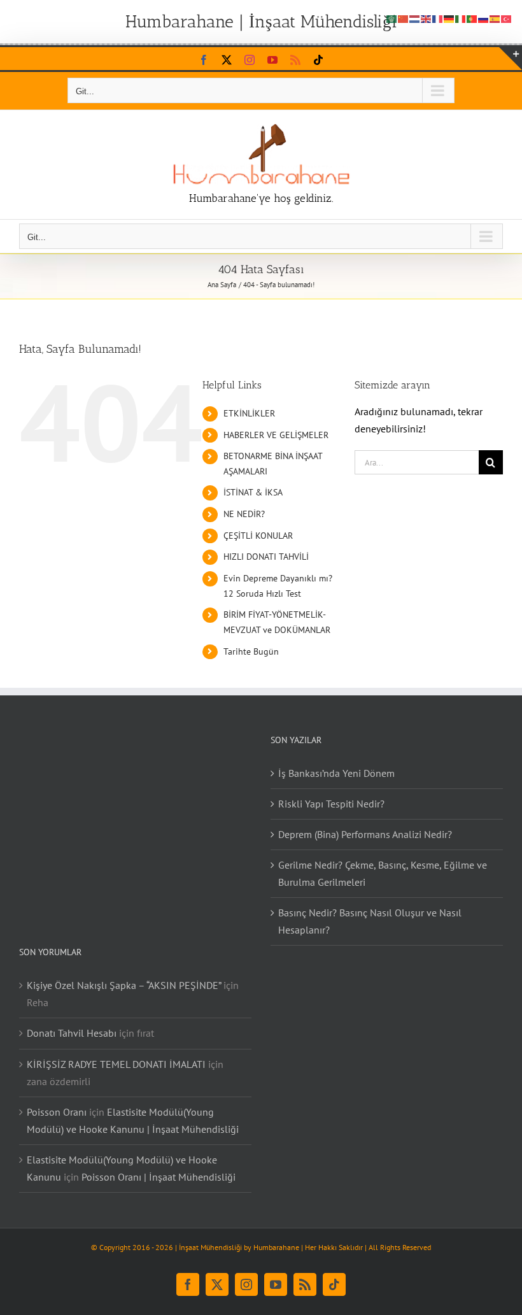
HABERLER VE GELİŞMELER (275, 435)
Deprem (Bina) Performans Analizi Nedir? (365, 834)
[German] (449, 17)
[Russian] (484, 17)
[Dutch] (415, 17)
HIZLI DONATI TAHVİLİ (266, 556)
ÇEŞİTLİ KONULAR (258, 535)
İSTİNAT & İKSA (253, 492)
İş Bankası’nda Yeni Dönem (336, 773)
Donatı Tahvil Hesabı (71, 1033)
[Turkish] (506, 17)
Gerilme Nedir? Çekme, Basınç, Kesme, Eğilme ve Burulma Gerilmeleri (382, 873)
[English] (426, 17)
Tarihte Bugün (251, 651)
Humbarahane (276, 1247)
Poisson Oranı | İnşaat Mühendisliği (158, 1176)
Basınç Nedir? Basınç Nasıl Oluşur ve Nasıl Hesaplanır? (370, 921)
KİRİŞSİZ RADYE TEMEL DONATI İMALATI (116, 1064)
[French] (438, 17)
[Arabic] (392, 17)
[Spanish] (495, 17)
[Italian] (461, 17)
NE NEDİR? (244, 514)
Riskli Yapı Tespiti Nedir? (331, 803)
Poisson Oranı (57, 1111)
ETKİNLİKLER (249, 413)
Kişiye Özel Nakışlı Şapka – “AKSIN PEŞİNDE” (124, 985)
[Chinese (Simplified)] (403, 17)
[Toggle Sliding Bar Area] (510, 58)
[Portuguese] (472, 17)
